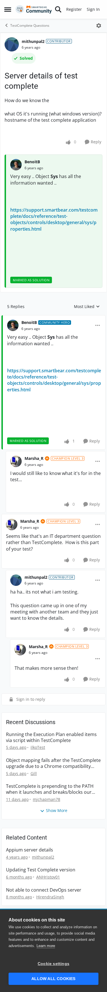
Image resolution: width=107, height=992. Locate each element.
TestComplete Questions (29, 25)
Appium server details (29, 850)
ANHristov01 (48, 877)
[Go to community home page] (33, 9)
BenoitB (32, 161)
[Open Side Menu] (7, 9)
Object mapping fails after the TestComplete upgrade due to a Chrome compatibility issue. (53, 763)
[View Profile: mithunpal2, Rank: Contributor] (12, 44)
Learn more (46, 946)
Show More (56, 810)
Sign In (93, 9)
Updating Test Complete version (40, 870)
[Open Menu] (99, 26)
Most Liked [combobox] (87, 306)
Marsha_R (34, 458)
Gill (34, 773)
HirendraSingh (50, 897)
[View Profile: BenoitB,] (16, 164)
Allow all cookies (53, 979)
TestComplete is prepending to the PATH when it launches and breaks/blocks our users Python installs (50, 789)
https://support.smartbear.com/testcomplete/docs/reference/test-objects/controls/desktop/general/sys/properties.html (54, 219)
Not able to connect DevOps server (43, 890)
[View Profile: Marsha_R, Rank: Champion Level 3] (16, 461)
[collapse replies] (53, 318)
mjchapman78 (46, 799)
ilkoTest (38, 747)
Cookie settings (53, 964)
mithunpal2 (33, 41)
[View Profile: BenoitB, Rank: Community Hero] (13, 325)
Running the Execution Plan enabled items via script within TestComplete (51, 737)
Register (74, 9)
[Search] (58, 9)
